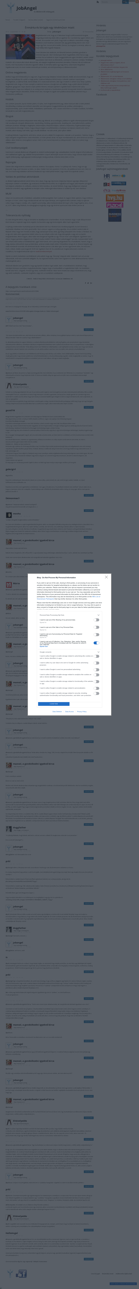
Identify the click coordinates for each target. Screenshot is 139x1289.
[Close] (107, 578)
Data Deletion (57, 711)
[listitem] (69, 615)
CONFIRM (54, 704)
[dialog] (69, 645)
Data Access (69, 711)
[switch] (96, 619)
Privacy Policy (82, 711)
